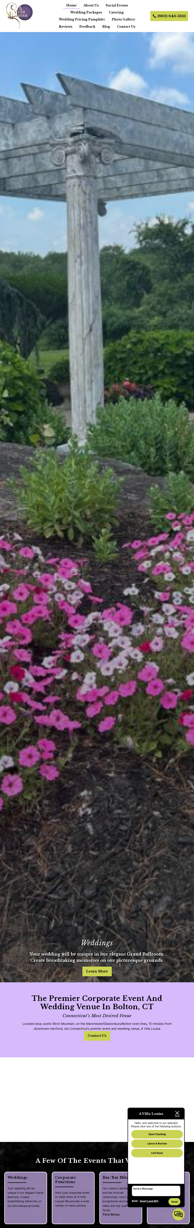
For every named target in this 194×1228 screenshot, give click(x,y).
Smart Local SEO (149, 1201)
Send (174, 1201)
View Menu (111, 1214)
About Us (91, 5)
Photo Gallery (123, 19)
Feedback (87, 26)
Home (71, 5)
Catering (116, 12)
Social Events (117, 5)
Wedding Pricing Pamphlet (82, 19)
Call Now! (157, 1152)
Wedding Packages (86, 12)
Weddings (97, 943)
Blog (106, 26)
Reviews (65, 26)
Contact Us (126, 26)
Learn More (97, 971)
